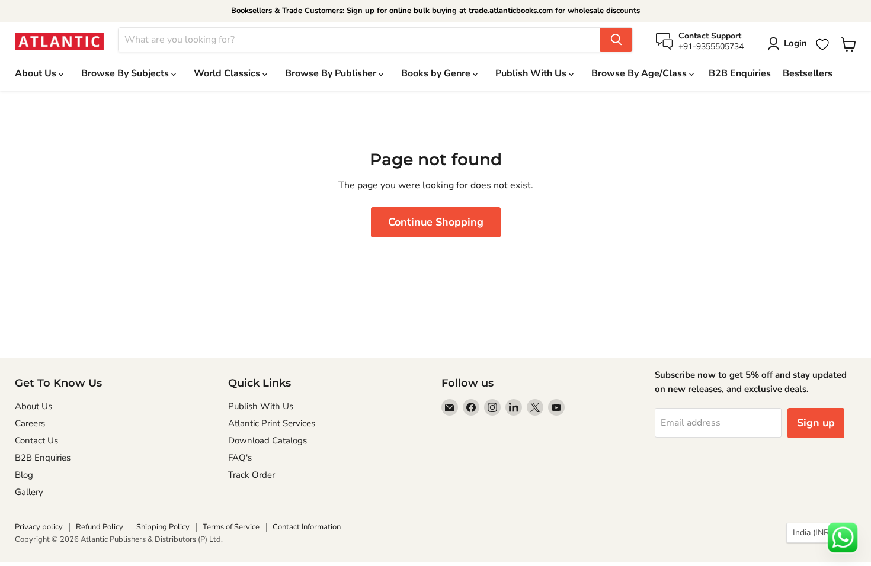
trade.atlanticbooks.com (511, 10)
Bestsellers (807, 73)
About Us (37, 73)
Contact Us (36, 440)
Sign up (360, 10)
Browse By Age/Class (640, 73)
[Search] (616, 40)
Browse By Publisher (332, 73)
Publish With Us (532, 73)
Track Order (251, 475)
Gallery (29, 492)
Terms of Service (231, 527)
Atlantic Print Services (271, 423)
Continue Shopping (435, 222)
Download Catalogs (267, 440)
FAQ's (240, 458)
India (815, 532)
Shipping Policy (163, 527)
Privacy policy (39, 527)
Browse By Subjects (126, 73)
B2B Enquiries (740, 73)
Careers (30, 423)
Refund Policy (99, 527)
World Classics (228, 73)
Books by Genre (437, 73)
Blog (24, 475)
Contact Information (307, 527)
